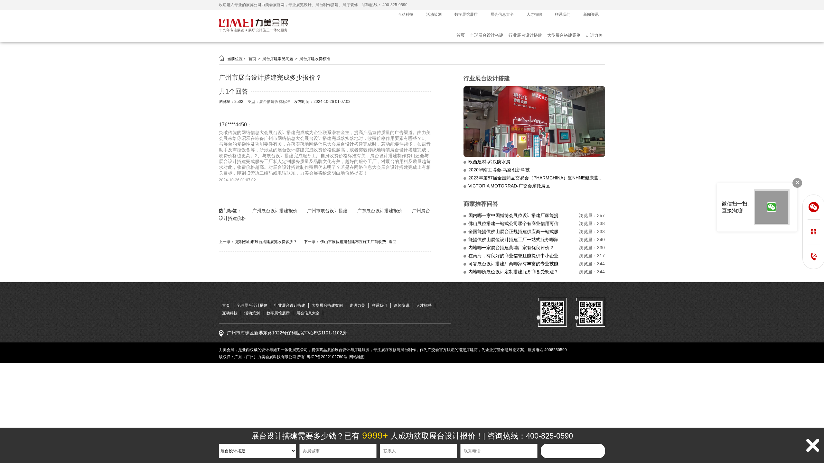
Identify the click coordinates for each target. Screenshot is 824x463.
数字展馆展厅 (466, 14)
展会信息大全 (502, 14)
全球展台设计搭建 (486, 35)
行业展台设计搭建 (525, 35)
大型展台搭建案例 (564, 35)
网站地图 (357, 357)
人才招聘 (534, 14)
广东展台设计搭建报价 (379, 210)
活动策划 (434, 14)
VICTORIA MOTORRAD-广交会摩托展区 (509, 185)
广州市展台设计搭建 (327, 210)
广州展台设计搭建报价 (274, 210)
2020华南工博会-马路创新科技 (499, 169)
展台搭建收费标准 (314, 59)
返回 (393, 242)
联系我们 (562, 14)
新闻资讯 (591, 14)
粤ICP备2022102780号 (327, 357)
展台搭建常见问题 (278, 59)
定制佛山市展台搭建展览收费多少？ (266, 242)
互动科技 (405, 14)
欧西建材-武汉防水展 (489, 161)
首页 (460, 35)
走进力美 (594, 35)
